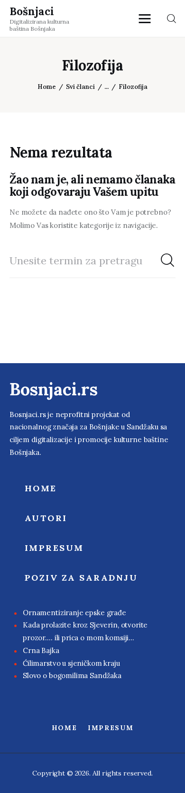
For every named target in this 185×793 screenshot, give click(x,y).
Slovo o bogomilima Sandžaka (72, 675)
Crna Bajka (41, 650)
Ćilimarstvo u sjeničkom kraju (71, 663)
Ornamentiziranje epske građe (74, 612)
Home (46, 87)
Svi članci (80, 87)
